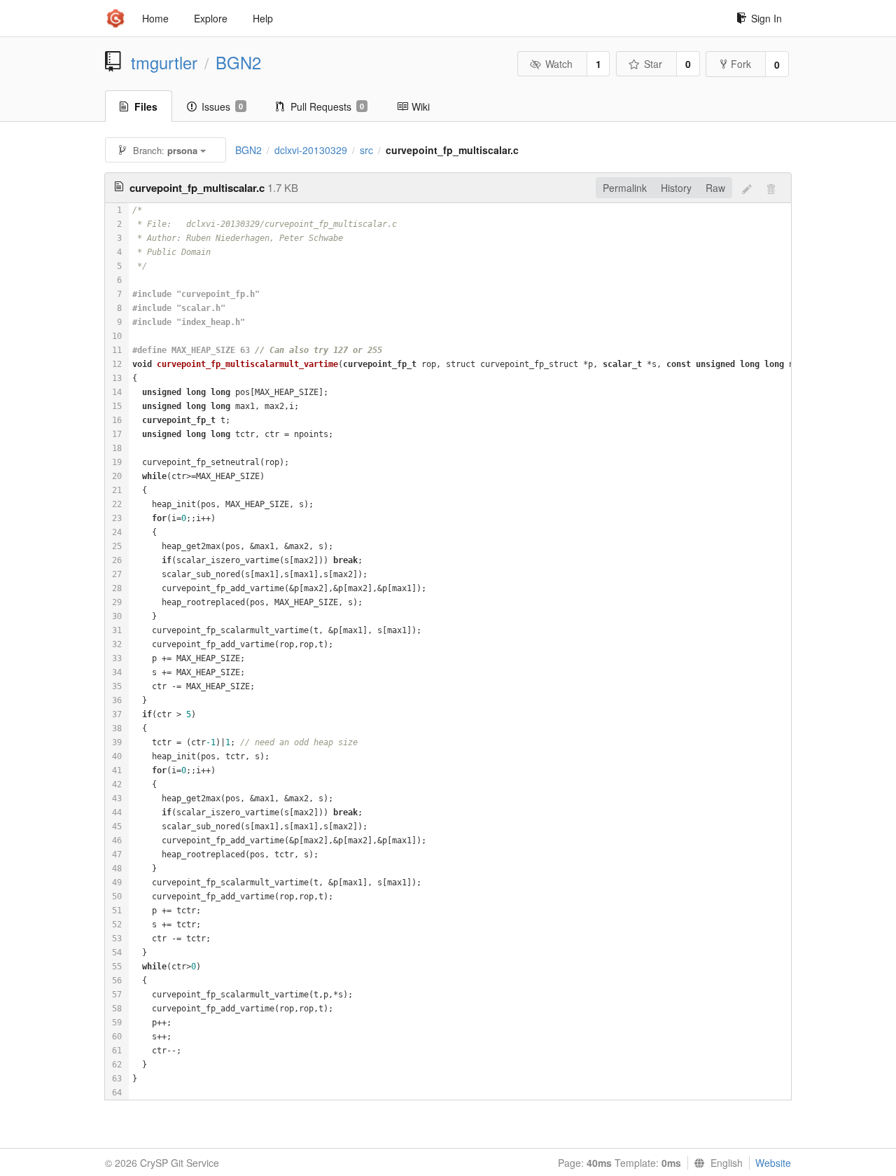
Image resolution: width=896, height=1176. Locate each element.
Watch (559, 64)
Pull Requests (327, 106)
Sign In (766, 18)
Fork (741, 64)
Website (773, 1163)
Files (146, 106)
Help (263, 18)
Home (155, 18)
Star (653, 64)
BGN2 (238, 62)
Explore (210, 18)
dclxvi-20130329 (310, 150)
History (676, 188)
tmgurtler (164, 62)
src (366, 150)
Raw (715, 188)
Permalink (625, 188)
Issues (222, 106)
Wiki (421, 106)
